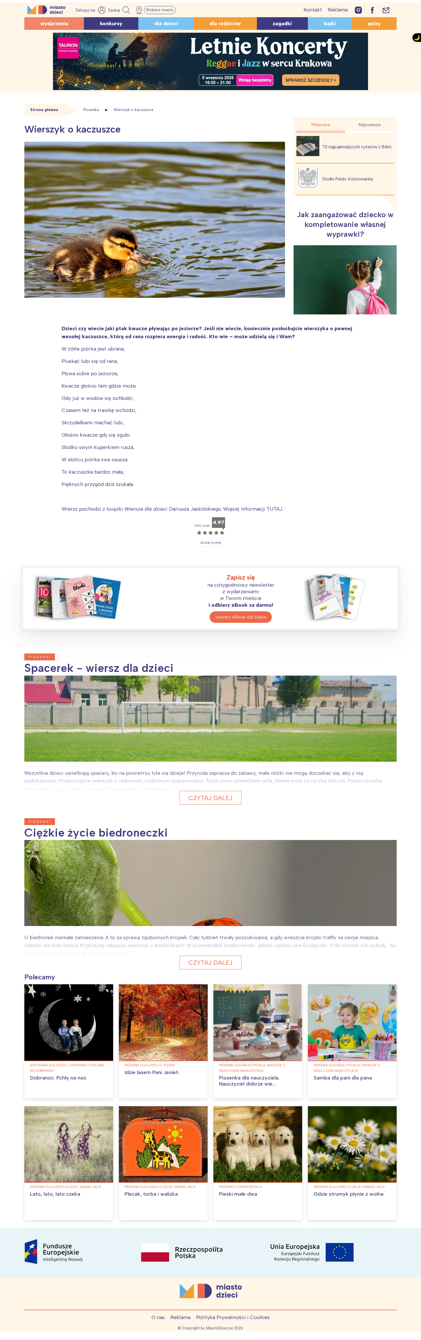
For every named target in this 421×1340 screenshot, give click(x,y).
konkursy (111, 23)
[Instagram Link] (358, 9)
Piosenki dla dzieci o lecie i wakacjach (65, 1187)
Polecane (320, 124)
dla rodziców (225, 23)
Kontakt (313, 10)
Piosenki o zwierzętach (240, 1187)
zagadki (282, 23)
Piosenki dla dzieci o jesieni (150, 1065)
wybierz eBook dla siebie (240, 617)
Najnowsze (370, 124)
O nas (158, 1317)
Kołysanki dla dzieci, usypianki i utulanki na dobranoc (67, 1068)
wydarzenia (54, 23)
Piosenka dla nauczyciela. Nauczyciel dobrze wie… (249, 1081)
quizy (374, 23)
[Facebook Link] (372, 9)
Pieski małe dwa (238, 1194)
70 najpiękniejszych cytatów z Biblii (357, 146)
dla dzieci (166, 23)
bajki (330, 23)
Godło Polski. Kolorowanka (347, 179)
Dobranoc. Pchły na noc (58, 1078)
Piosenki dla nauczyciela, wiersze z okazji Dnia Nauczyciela (252, 1068)
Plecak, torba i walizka (151, 1194)
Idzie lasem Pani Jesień (151, 1072)
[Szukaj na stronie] (119, 10)
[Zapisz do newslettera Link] (386, 9)
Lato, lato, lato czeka (55, 1194)
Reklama (338, 10)
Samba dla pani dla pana (343, 1078)
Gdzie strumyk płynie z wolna (348, 1194)
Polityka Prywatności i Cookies (233, 1317)
